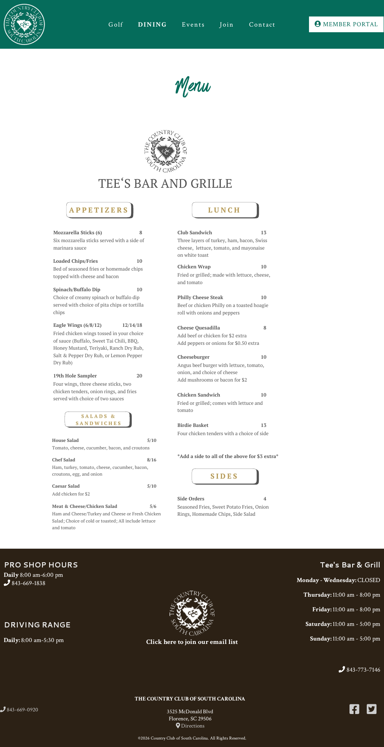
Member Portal (349, 24)
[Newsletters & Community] (192, 634)
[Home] (38, 24)
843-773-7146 (362, 670)
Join (227, 24)
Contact (262, 24)
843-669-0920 (22, 709)
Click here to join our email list (192, 642)
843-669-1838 (27, 583)
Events (193, 24)
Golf (115, 24)
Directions (192, 725)
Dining (152, 24)
